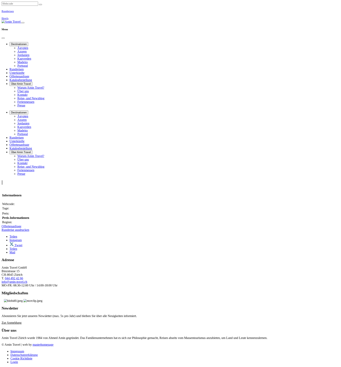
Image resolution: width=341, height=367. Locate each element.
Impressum (17, 351)
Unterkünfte (16, 72)
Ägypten (22, 48)
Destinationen (19, 44)
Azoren (22, 51)
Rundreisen (16, 69)
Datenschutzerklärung (24, 355)
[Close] (3, 38)
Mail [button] (12, 252)
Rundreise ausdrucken (15, 229)
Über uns (23, 91)
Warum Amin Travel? (30, 87)
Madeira (22, 62)
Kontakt (22, 94)
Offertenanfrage (19, 76)
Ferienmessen (25, 102)
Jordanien (23, 55)
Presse (21, 105)
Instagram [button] (15, 240)
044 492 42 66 (14, 278)
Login (14, 362)
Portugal (22, 65)
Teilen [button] (13, 236)
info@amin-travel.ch (14, 281)
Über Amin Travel (21, 83)
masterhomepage (43, 344)
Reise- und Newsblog (30, 98)
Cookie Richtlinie (21, 358)
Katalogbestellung (20, 80)
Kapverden (24, 58)
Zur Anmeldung (12, 322)
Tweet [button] (18, 245)
